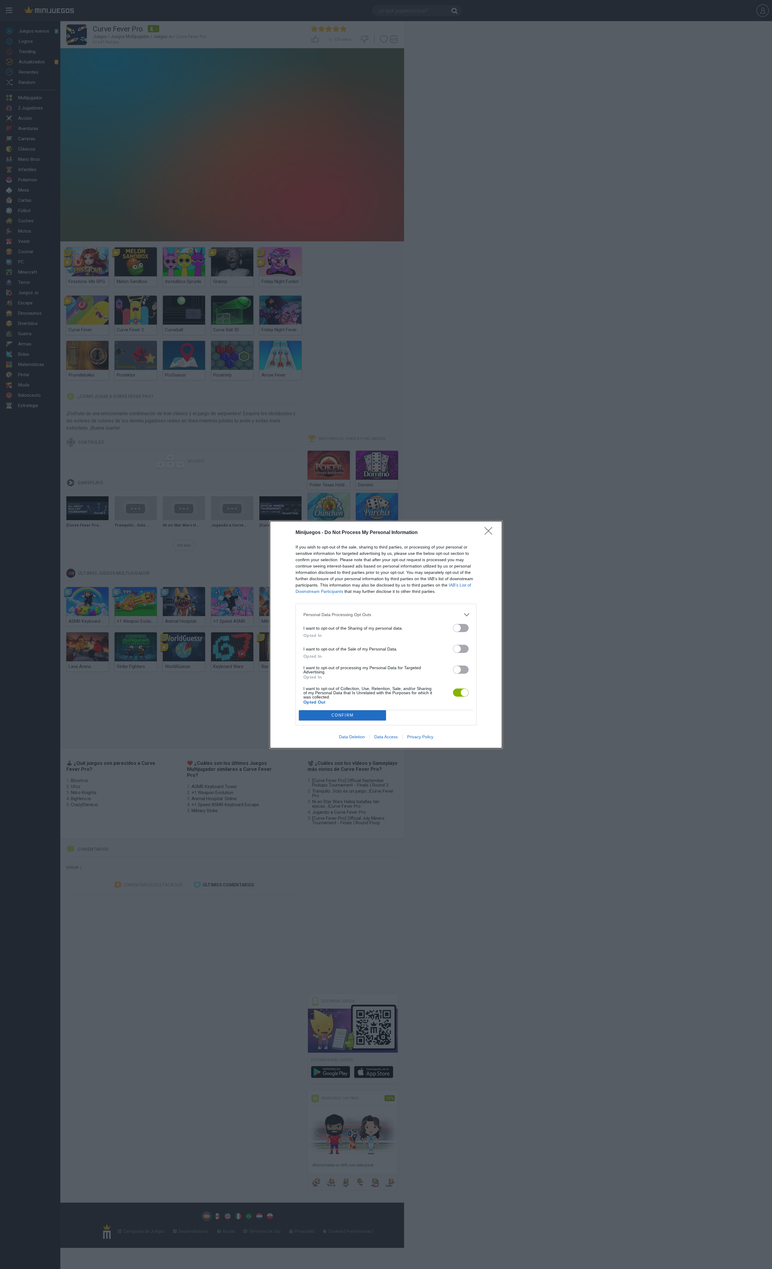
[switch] (461, 628)
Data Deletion (352, 736)
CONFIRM (342, 715)
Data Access (386, 736)
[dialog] (386, 634)
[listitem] (386, 615)
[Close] (490, 533)
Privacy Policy (420, 736)
